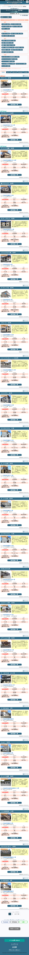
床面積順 (20, 72)
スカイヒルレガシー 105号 (8, 846)
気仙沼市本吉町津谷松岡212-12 (10, 788)
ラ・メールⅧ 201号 (7, 463)
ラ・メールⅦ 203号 (7, 498)
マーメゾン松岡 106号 (7, 776)
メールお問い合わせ (14, 940)
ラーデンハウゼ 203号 (7, 287)
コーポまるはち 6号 (6, 880)
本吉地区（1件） (20, 47)
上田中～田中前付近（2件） (9, 40)
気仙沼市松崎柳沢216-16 (9, 160)
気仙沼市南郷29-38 (8, 405)
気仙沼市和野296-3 (8, 649)
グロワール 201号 (6, 78)
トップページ (14, 944)
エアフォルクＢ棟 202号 (8, 638)
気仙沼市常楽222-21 (8, 229)
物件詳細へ (14, 104)
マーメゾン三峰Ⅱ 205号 (7, 148)
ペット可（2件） (6, 66)
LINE (23, 922)
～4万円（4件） (6, 24)
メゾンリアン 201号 (6, 393)
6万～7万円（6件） (17, 26)
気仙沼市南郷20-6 (7, 753)
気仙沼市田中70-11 (8, 614)
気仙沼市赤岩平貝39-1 (8, 579)
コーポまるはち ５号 (6, 708)
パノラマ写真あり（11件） (8, 63)
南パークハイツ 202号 (7, 183)
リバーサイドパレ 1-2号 (7, 533)
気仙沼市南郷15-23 (8, 334)
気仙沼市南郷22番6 (8, 719)
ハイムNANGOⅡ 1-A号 (7, 811)
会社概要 (14, 947)
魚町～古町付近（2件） (7, 52)
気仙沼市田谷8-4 (7, 299)
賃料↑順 (9, 72)
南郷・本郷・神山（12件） (8, 45)
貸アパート (25, 75)
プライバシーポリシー (14, 950)
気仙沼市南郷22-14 (8, 440)
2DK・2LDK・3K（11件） (8, 35)
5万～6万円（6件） (7, 26)
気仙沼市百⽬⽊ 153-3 (8, 125)
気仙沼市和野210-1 (8, 90)
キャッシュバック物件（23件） (9, 59)
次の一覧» (17, 914)
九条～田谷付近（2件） (7, 42)
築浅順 (25, 72)
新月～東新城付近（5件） (8, 47)
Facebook (5, 922)
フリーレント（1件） (21, 63)
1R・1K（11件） (6, 33)
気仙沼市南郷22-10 (8, 195)
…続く (26, 88)
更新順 (3, 72)
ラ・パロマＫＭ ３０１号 (8, 673)
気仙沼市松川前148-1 (8, 685)
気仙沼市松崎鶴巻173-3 (9, 370)
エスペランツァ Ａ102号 (7, 113)
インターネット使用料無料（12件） (10, 56)
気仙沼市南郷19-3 (7, 510)
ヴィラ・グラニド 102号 (7, 218)
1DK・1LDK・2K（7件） (17, 33)
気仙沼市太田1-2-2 (7, 475)
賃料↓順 (15, 72)
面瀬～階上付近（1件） (17, 49)
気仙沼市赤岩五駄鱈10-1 (9, 857)
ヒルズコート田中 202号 (8, 602)
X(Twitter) (14, 922)
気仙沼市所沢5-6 (7, 264)
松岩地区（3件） (6, 49)
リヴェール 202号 (6, 323)
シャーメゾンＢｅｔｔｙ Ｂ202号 (9, 358)
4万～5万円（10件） (16, 24)
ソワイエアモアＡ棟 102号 (8, 252)
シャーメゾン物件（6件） (8, 61)
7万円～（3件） (6, 28)
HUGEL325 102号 (5, 569)
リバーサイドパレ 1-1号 (7, 428)
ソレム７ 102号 (5, 742)
